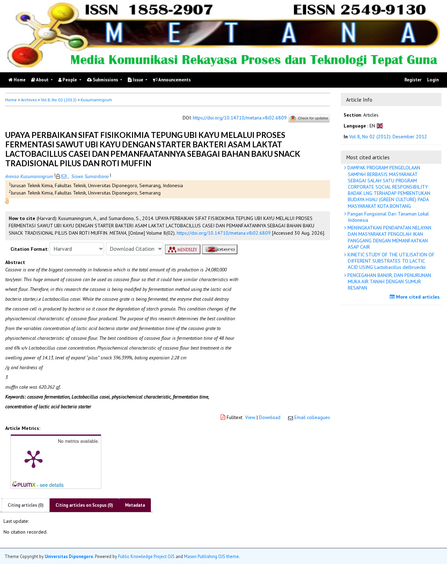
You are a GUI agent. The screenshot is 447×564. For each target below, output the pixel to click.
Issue (138, 80)
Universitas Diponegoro (69, 556)
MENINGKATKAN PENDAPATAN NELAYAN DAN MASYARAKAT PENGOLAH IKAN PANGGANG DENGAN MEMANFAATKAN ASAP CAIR (388, 237)
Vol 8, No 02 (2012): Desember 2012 (388, 137)
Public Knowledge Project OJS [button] (146, 556)
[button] (7, 201)
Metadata (135, 505)
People (69, 80)
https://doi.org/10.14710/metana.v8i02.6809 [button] (224, 233)
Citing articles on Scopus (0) (84, 505)
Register (413, 80)
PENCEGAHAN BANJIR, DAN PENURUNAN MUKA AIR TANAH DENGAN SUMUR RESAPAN (388, 281)
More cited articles (417, 297)
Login (433, 80)
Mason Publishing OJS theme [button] (211, 556)
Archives (29, 99)
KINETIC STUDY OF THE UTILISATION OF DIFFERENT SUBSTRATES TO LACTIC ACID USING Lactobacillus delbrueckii (390, 260)
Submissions (105, 80)
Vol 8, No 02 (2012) (58, 99)
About (42, 80)
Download (269, 417)
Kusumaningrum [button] (96, 99)
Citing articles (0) (26, 505)
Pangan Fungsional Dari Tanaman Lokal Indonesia (387, 217)
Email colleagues (312, 417)
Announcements (174, 80)
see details (52, 484)
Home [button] (11, 99)
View (250, 417)
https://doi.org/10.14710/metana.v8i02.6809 (240, 118)
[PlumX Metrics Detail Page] (33, 458)
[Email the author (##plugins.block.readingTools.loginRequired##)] (64, 176)
